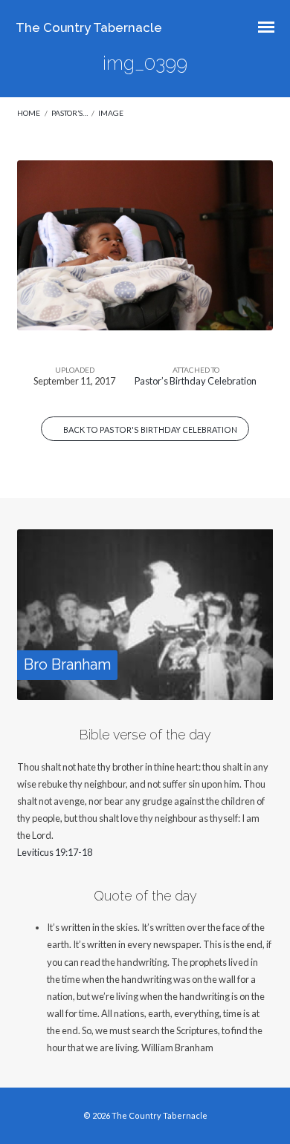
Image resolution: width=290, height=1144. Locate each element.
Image (110, 112)
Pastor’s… (69, 112)
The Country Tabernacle (89, 27)
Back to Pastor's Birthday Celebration (149, 429)
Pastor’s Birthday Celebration (196, 381)
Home (28, 112)
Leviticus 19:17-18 (54, 852)
